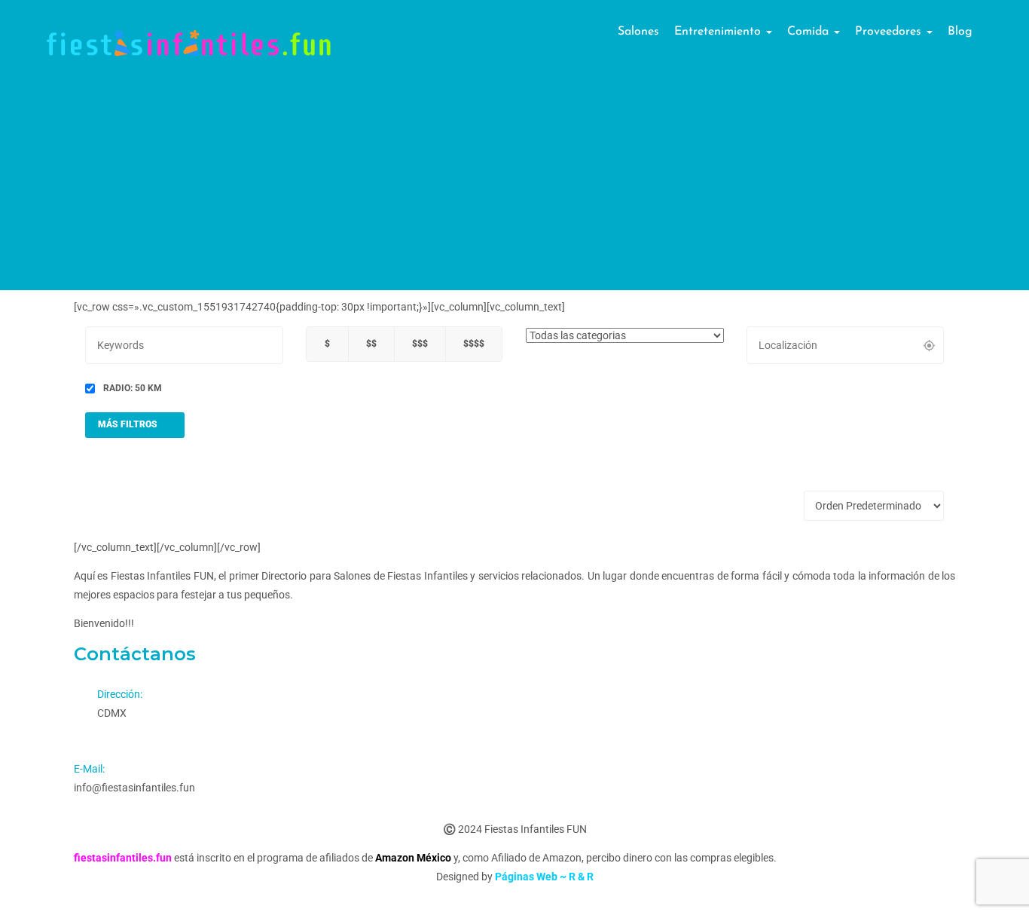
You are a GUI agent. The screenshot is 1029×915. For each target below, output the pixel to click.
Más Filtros (129, 424)
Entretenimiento (719, 32)
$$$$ (473, 343)
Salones (638, 32)
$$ (371, 343)
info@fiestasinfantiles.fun (134, 788)
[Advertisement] (514, 184)
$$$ (420, 343)
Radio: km (131, 388)
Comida (809, 32)
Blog (960, 32)
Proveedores (890, 32)
